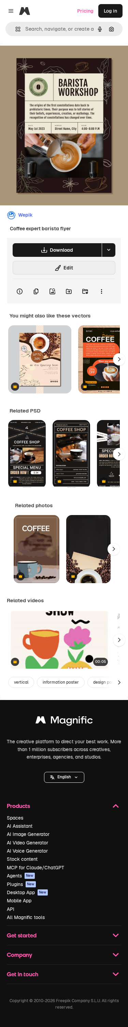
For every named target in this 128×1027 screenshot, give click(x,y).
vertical (21, 682)
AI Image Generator (28, 834)
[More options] (101, 291)
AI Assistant (19, 826)
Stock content (22, 859)
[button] (64, 777)
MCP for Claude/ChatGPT (35, 868)
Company (19, 954)
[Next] (119, 359)
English (64, 777)
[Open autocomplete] (15, 29)
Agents (20, 876)
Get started (22, 935)
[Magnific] (64, 721)
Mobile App (19, 901)
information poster (61, 682)
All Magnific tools (26, 917)
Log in (110, 11)
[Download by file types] (108, 250)
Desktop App (26, 892)
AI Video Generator (27, 843)
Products (18, 805)
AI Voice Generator (27, 851)
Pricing (85, 11)
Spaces (15, 818)
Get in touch (22, 974)
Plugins (20, 884)
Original (43, 58)
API (10, 909)
